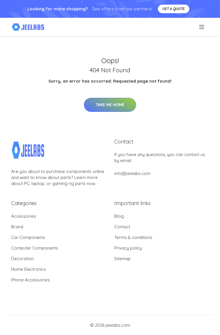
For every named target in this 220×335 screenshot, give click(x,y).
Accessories (23, 216)
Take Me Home (110, 104)
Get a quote (173, 9)
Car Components (28, 237)
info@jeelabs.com (132, 173)
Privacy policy (128, 248)
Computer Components (34, 248)
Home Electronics (28, 269)
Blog (119, 216)
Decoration (22, 258)
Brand (17, 226)
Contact (122, 226)
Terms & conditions (133, 237)
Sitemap (122, 258)
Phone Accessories (30, 280)
